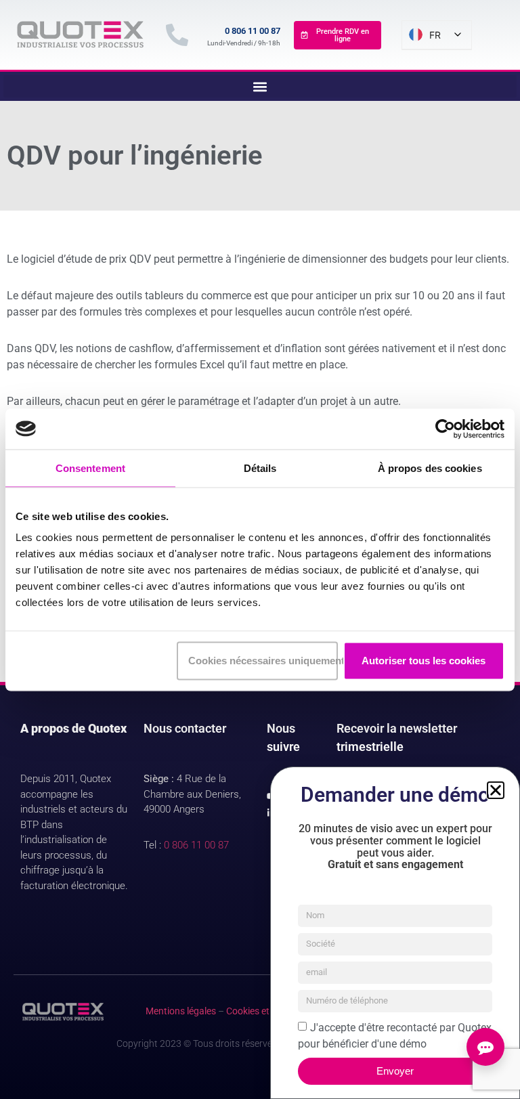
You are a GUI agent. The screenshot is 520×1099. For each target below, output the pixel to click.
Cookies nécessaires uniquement (263, 660)
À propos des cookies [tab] (430, 467)
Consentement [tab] (90, 467)
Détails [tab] (260, 467)
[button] (495, 790)
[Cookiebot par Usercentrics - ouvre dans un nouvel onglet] (445, 428)
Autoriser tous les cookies (423, 660)
